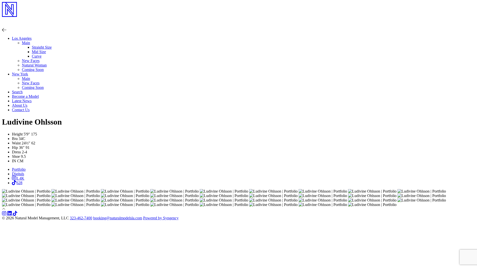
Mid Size (39, 52)
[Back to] (4, 30)
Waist (16, 143)
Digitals (18, 174)
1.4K (20, 178)
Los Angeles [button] (22, 38)
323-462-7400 (81, 218)
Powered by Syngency (161, 218)
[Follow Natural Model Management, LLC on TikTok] (15, 213)
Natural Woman (34, 65)
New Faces (31, 61)
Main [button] (26, 43)
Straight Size (42, 47)
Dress (16, 152)
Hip (15, 147)
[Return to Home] (238, 20)
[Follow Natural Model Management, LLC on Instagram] (4, 213)
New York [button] (20, 74)
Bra (15, 138)
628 (19, 183)
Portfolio (19, 169)
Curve (36, 56)
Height (17, 134)
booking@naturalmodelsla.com (117, 218)
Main (26, 78)
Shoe (16, 156)
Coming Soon (33, 69)
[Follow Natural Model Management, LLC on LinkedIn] (10, 213)
